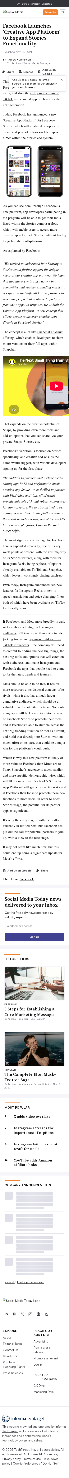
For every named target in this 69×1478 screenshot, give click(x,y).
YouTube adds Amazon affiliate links (33, 1162)
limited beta (28, 825)
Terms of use (32, 1459)
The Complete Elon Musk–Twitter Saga (30, 1077)
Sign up (34, 936)
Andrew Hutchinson (19, 59)
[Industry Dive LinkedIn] (6, 1314)
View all (10, 1282)
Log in (38, 1364)
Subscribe (50, 12)
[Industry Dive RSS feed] (46, 1314)
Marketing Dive (44, 1392)
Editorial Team (12, 1344)
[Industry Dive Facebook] (14, 1314)
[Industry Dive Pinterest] (38, 1314)
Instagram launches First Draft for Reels (36, 1146)
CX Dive (39, 1385)
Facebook (32, 250)
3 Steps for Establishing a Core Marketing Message (29, 1011)
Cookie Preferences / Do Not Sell (35, 1463)
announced (40, 114)
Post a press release (30, 1282)
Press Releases (13, 1373)
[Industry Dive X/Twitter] (22, 1314)
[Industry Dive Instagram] (30, 1314)
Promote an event (46, 1358)
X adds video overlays (32, 1116)
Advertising (41, 1341)
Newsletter (10, 1356)
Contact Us (10, 1350)
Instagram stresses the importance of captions (34, 1130)
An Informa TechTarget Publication (34, 3)
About (7, 1337)
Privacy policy (11, 1459)
